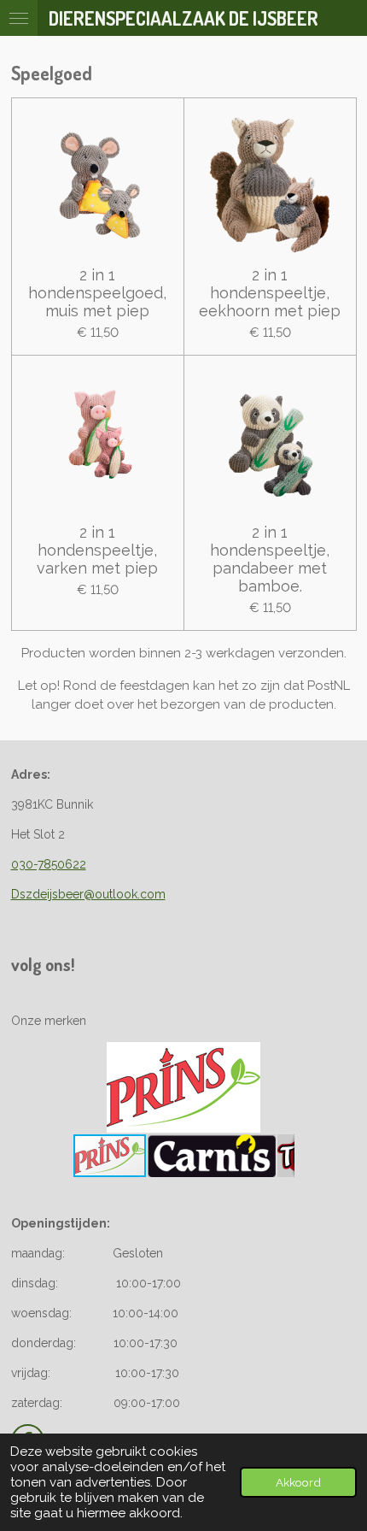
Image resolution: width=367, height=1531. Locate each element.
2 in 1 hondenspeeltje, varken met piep (97, 550)
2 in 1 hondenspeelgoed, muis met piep (97, 293)
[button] (279, 1057)
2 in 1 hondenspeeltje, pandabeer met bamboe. (269, 559)
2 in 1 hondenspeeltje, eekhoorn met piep (270, 293)
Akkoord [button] (298, 1482)
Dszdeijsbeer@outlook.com (88, 894)
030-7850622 (48, 864)
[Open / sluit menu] (19, 18)
